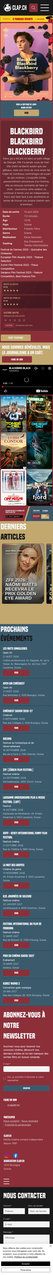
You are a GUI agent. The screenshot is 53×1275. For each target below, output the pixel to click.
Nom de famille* (35, 1206)
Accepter (26, 1263)
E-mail (7, 1064)
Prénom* (7, 1206)
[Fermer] (49, 1247)
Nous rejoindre (29, 1121)
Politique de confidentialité (26, 1256)
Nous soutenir (11, 1121)
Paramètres (25, 1270)
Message (8, 1232)
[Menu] (45, 8)
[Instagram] (7, 1155)
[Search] (33, 8)
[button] (16, 673)
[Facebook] (16, 1155)
